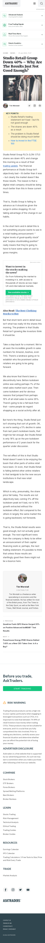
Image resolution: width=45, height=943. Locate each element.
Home (5, 53)
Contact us (7, 920)
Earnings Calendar (11, 849)
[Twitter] (20, 889)
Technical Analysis (10, 822)
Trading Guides (9, 830)
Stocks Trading (9, 814)
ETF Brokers (8, 783)
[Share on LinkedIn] (34, 106)
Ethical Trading (9, 826)
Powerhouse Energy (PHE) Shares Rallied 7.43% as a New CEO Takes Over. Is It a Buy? (21, 642)
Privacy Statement (9, 929)
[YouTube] (28, 889)
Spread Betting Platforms (14, 791)
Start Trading (22, 688)
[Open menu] (34, 3)
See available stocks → (18, 292)
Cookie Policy (8, 926)
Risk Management (10, 818)
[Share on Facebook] (40, 106)
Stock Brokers (9, 779)
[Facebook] (5, 889)
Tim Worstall (14, 106)
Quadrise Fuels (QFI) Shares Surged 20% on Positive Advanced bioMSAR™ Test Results (21, 626)
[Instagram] (13, 889)
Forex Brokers (9, 787)
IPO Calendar (9, 853)
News (12, 53)
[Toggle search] (41, 3)
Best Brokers (8, 795)
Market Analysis (10, 875)
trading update (10, 166)
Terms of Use (7, 923)
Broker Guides (9, 834)
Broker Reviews (9, 799)
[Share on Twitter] (29, 106)
